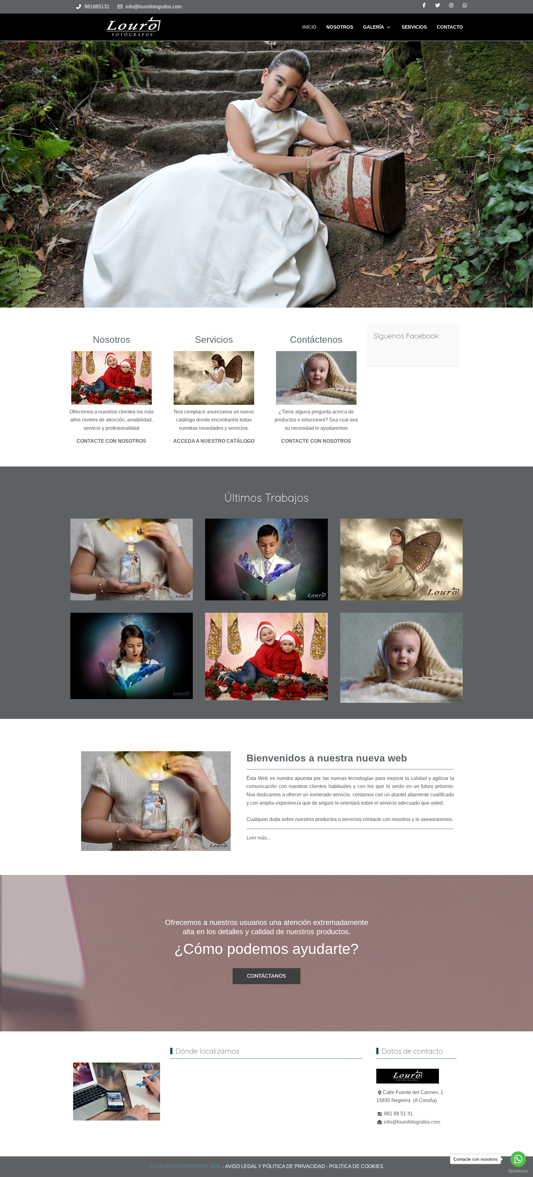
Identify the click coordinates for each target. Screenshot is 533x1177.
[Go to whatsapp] (518, 1159)
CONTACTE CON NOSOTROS (111, 441)
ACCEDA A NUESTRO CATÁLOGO (213, 441)
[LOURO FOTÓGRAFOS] (133, 27)
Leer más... (258, 837)
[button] (131, 559)
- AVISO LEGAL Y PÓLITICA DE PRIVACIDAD (274, 1166)
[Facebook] (424, 5)
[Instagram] (451, 5)
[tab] (256, 294)
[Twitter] (438, 5)
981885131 (97, 6)
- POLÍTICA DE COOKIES (354, 1166)
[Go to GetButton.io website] (518, 1171)
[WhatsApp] (465, 5)
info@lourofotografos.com (154, 6)
